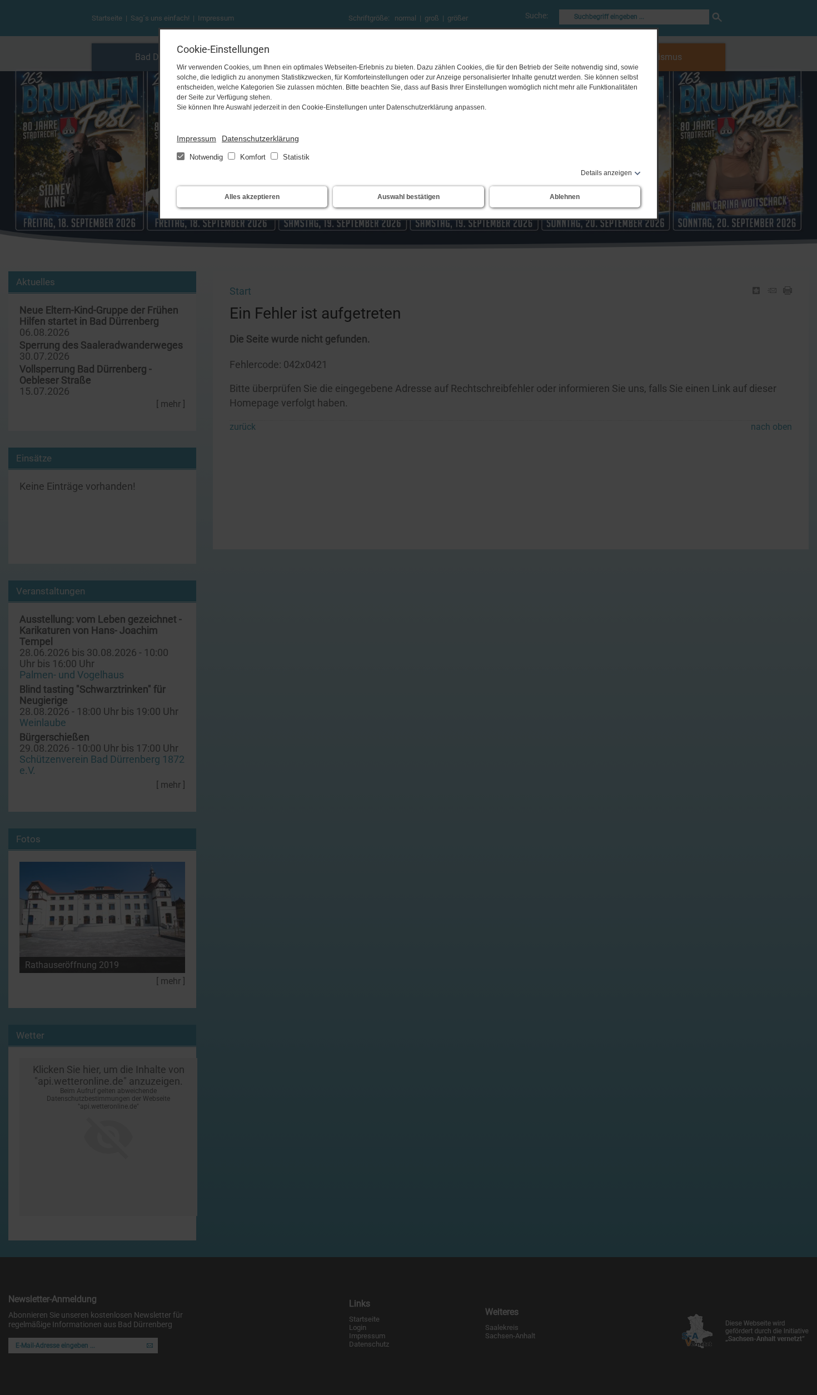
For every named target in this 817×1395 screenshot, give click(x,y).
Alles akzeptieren (252, 197)
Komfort (253, 157)
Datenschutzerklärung (260, 138)
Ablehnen (565, 197)
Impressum (196, 138)
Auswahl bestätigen (408, 197)
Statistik (295, 157)
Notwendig (206, 157)
